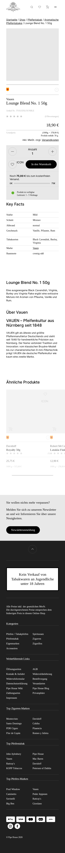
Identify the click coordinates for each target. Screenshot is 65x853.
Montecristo (12, 719)
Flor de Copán (13, 733)
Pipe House (38, 754)
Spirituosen (38, 634)
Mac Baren (38, 759)
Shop (22, 19)
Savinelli (10, 798)
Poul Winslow (13, 789)
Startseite (11, 19)
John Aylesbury (13, 754)
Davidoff (37, 719)
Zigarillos (37, 643)
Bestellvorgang (40, 679)
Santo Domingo (14, 723)
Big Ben (10, 803)
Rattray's (10, 763)
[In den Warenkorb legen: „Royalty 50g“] (11, 429)
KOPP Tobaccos (14, 768)
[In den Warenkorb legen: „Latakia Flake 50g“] (54, 429)
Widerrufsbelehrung (42, 674)
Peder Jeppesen (40, 794)
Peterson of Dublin (42, 768)
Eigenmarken (12, 643)
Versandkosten (50, 139)
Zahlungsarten (13, 693)
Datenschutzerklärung (16, 683)
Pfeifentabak (35, 19)
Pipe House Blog (41, 688)
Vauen (36, 248)
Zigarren (37, 638)
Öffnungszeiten (13, 669)
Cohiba (36, 723)
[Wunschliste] (39, 7)
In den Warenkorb (41, 164)
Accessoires (12, 648)
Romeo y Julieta (40, 733)
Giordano (37, 803)
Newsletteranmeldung (23, 529)
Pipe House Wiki (14, 688)
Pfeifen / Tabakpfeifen (17, 634)
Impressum (11, 698)
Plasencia (37, 728)
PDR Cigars (12, 728)
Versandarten (39, 683)
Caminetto (11, 794)
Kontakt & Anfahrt (15, 674)
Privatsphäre (39, 693)
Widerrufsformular (15, 679)
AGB (35, 669)
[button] (12, 164)
